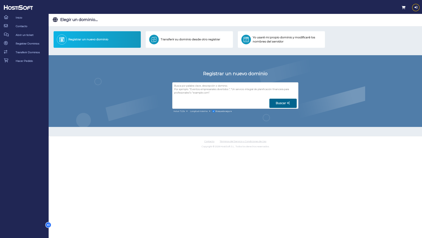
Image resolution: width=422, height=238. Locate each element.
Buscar (281, 103)
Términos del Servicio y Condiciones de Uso (243, 141)
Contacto (209, 141)
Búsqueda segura (223, 111)
